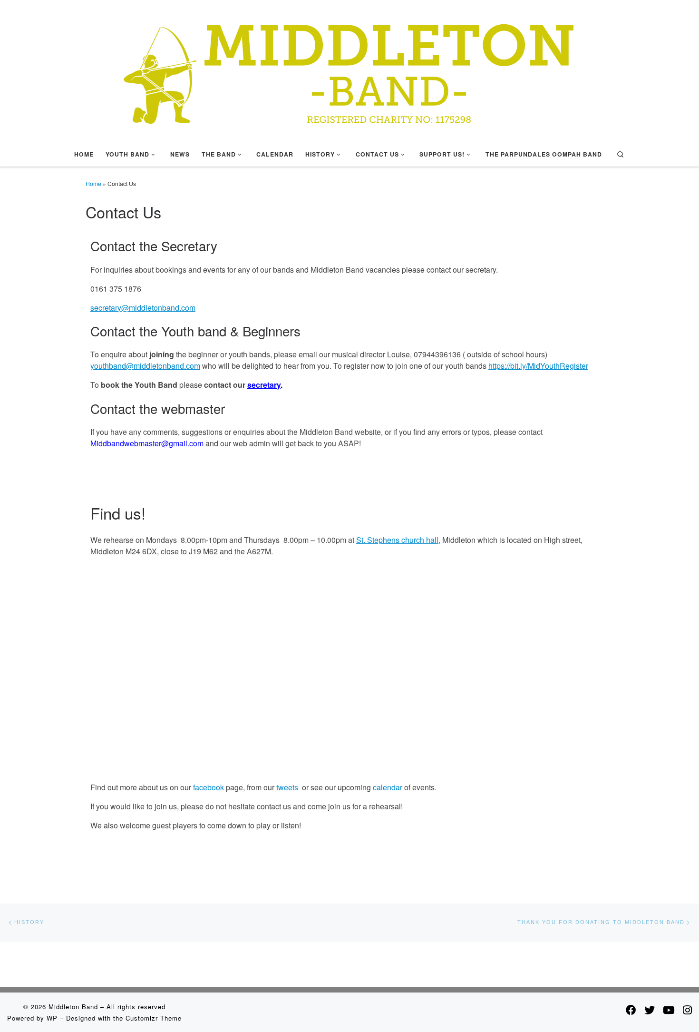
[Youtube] (669, 1009)
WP (52, 1017)
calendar (387, 787)
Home (93, 183)
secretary (264, 384)
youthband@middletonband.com (145, 365)
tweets (288, 787)
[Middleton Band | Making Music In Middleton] (349, 69)
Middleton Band (73, 1006)
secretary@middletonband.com (142, 307)
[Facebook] (631, 1009)
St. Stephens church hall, (398, 539)
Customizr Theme (154, 1017)
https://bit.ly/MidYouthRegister (538, 365)
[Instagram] (687, 1009)
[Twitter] (649, 1009)
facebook (208, 787)
